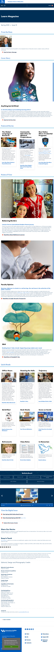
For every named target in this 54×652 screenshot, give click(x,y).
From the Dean (6, 32)
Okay (11, 646)
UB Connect (3, 540)
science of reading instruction (45, 153)
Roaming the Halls (27, 370)
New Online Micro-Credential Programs (46, 134)
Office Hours (7, 370)
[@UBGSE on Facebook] (25, 629)
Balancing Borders (9, 220)
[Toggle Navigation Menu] (27, 5)
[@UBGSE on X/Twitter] (27, 629)
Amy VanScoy (6, 148)
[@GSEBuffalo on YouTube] (33, 629)
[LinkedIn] (8, 547)
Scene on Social (45, 409)
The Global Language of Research (7, 134)
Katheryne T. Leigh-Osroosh (23, 292)
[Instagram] (4, 547)
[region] (11, 644)
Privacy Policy (12, 644)
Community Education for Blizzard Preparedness (25, 134)
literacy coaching (47, 151)
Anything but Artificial (10, 106)
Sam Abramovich (5, 383)
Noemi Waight (28, 155)
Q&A (4, 344)
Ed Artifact (6, 409)
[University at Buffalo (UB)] (2, 1)
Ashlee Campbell (10, 352)
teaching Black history (43, 152)
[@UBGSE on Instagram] (29, 629)
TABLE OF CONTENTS (6, 619)
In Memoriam (44, 441)
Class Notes (25, 441)
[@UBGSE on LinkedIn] (31, 629)
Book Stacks (25, 409)
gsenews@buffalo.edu (24, 612)
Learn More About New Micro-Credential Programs (45, 163)
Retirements (7, 441)
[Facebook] (2, 547)
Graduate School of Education (15, 1)
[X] (6, 547)
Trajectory (43, 370)
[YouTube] (10, 547)
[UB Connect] (0, 547)
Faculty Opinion (7, 284)
